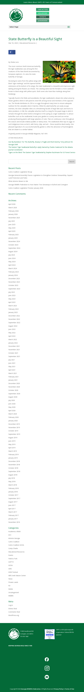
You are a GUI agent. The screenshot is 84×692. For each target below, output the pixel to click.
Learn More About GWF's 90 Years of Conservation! (42, 2)
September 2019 (14, 434)
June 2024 (11, 258)
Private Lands (13, 582)
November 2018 (14, 465)
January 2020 (13, 421)
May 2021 (11, 366)
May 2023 (11, 299)
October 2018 (13, 468)
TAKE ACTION (43, 9)
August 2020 (12, 397)
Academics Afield (14, 531)
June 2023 (11, 295)
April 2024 (11, 265)
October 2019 (13, 431)
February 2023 (13, 309)
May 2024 (11, 262)
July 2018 (11, 478)
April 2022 (11, 336)
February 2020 (13, 417)
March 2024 (12, 268)
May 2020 (11, 407)
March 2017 (12, 512)
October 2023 (13, 285)
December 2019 (14, 424)
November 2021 (14, 350)
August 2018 (12, 475)
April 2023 (11, 302)
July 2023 (11, 292)
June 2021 (11, 363)
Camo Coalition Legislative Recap (20, 172)
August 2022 (12, 326)
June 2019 (11, 441)
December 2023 (14, 278)
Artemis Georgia (14, 538)
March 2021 (12, 373)
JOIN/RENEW (42, 21)
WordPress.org (13, 615)
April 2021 (11, 370)
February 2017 (13, 515)
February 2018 (13, 488)
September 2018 (14, 471)
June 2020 (11, 404)
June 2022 (11, 329)
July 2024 (11, 255)
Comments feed (14, 612)
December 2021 (14, 346)
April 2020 (11, 410)
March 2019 (12, 451)
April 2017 (11, 509)
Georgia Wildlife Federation (31, 689)
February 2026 (13, 211)
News (10, 579)
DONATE (43, 17)
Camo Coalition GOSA (16, 545)
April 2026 (11, 204)
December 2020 (14, 383)
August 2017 (12, 502)
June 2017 (11, 505)
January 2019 (13, 458)
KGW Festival (13, 572)
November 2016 (14, 522)
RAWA (10, 589)
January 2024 (13, 275)
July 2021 (11, 360)
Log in (10, 605)
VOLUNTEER (43, 13)
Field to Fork (12, 559)
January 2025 (13, 238)
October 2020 (13, 390)
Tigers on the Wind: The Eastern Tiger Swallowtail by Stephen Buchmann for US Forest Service (41, 152)
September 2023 (14, 289)
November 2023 (14, 282)
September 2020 (14, 394)
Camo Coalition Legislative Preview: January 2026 (25, 188)
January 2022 (13, 343)
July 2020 (11, 400)
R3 (9, 586)
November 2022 (14, 319)
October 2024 (13, 245)
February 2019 (13, 454)
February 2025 (13, 235)
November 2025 (14, 218)
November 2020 (14, 387)
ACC (9, 535)
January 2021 (13, 380)
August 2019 (12, 438)
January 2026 (13, 214)
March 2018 (12, 485)
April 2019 (11, 448)
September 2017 (14, 498)
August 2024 (12, 251)
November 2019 (14, 427)
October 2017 (13, 495)
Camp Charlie (13, 548)
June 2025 (11, 224)
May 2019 (11, 444)
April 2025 (11, 231)
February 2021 (13, 377)
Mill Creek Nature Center (17, 575)
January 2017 (13, 519)
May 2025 (11, 228)
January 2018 (13, 492)
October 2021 (13, 353)
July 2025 (11, 221)
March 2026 (12, 208)
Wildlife (10, 596)
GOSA (10, 565)
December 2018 (14, 461)
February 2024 (13, 272)
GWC (10, 569)
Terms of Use (69, 689)
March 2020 (12, 414)
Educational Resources (28, 43)
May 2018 (11, 481)
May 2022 (11, 333)
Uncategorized (13, 592)
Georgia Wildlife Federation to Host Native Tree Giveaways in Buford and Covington (38, 185)
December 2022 (14, 316)
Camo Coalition (13, 542)
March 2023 (12, 306)
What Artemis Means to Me (18, 181)
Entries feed (12, 609)
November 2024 (14, 241)
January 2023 (13, 312)
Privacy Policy (58, 689)
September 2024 (14, 248)
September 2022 (14, 323)
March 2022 (12, 339)
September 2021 (14, 356)
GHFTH (11, 562)
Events (10, 555)
